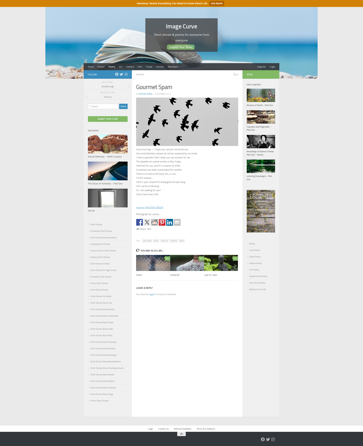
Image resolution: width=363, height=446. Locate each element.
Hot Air (91, 211)
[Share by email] (177, 222)
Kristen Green (145, 93)
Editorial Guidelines (182, 428)
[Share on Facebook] (139, 222)
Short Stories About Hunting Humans (107, 368)
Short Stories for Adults (101, 296)
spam (182, 240)
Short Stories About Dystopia (103, 342)
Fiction (101, 66)
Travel (149, 66)
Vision (139, 275)
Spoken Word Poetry (258, 276)
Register (261, 66)
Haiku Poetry (255, 256)
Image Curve (181, 26)
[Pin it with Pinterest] (162, 222)
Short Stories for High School (103, 270)
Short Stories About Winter (102, 374)
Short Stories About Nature (102, 381)
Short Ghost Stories (99, 289)
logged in (153, 294)
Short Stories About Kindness (103, 237)
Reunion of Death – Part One (260, 105)
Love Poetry (254, 250)
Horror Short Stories (99, 400)
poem (156, 240)
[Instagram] (126, 74)
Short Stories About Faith (101, 329)
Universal (174, 275)
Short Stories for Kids (100, 263)
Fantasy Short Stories (100, 257)
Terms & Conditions (206, 428)
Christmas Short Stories (101, 231)
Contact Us (163, 428)
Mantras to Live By (257, 289)
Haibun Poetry (255, 263)
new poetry (147, 240)
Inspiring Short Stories (100, 244)
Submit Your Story (180, 47)
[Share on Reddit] (154, 222)
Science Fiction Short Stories (103, 250)
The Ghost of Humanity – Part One (105, 183)
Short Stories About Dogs (101, 394)
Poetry (111, 66)
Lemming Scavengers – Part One (259, 177)
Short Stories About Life (101, 302)
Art (120, 66)
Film (140, 66)
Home (91, 66)
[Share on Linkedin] (169, 222)
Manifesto (173, 66)
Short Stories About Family (102, 309)
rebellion (174, 240)
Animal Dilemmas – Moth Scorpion (105, 156)
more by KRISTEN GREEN (149, 207)
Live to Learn (210, 275)
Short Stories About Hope (101, 322)
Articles (160, 66)
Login (272, 66)
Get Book (216, 3)
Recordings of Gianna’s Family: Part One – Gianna (260, 153)
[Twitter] (121, 74)
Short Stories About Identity (102, 348)
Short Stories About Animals (103, 387)
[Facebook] (117, 74)
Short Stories (96, 224)
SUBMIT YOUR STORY (108, 119)
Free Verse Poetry (257, 282)
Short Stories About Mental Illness (105, 361)
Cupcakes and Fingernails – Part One (259, 128)
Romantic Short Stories (100, 276)
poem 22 (164, 240)
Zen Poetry (254, 269)
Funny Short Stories (99, 283)
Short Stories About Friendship (104, 315)
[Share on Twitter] (147, 222)
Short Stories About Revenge (103, 355)
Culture (130, 66)
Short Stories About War (101, 335)
